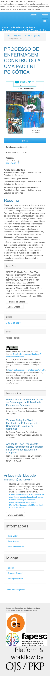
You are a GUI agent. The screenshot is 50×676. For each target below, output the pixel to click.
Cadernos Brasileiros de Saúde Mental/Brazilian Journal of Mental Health (24, 27)
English (11, 567)
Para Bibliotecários (16, 546)
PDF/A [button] (25, 140)
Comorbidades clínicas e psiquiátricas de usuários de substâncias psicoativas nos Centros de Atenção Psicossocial (26, 497)
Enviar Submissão (15, 514)
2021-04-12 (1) (12, 163)
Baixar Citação (14, 306)
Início (8, 35)
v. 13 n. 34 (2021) (32, 35)
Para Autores (13, 541)
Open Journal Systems (15, 589)
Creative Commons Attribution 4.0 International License (23, 355)
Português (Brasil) (15, 578)
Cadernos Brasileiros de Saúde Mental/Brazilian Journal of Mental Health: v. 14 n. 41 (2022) (27, 505)
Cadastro (33, 14)
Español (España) (15, 573)
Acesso (45, 14)
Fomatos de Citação (16, 301)
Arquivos (17, 35)
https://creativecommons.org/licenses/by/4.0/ (25, 369)
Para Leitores (13, 535)
